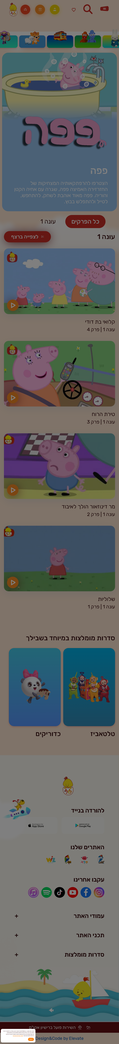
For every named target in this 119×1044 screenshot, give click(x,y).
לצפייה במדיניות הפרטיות (18, 1035)
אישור (30, 1039)
